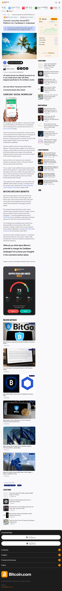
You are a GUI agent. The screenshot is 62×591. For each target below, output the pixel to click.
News (4, 14)
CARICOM (6, 217)
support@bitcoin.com (7, 587)
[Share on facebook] (18, 68)
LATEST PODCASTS (43, 150)
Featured (9, 14)
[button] (21, 63)
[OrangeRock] (10, 11)
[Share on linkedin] (27, 68)
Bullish (25, 311)
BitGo (19, 485)
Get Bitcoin (54, 19)
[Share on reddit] (24, 68)
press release (7, 128)
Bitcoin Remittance (10, 485)
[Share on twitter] (21, 68)
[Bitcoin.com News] (5, 3)
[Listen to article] (4, 62)
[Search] (56, 2)
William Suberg (10, 68)
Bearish (13, 311)
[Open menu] (59, 2)
